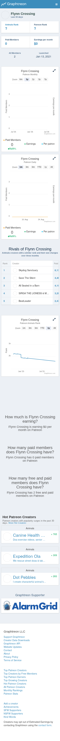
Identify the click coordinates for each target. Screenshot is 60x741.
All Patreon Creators (14, 687)
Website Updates (13, 646)
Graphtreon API (12, 643)
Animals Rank (11, 24)
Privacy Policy (11, 656)
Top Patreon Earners (15, 677)
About (7, 653)
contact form (45, 725)
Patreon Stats (11, 693)
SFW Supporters (12, 710)
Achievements (11, 706)
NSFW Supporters (13, 713)
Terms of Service (13, 660)
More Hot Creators (17, 523)
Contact (8, 650)
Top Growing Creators (15, 680)
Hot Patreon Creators (15, 683)
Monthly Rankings (13, 690)
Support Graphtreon (14, 636)
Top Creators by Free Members (20, 673)
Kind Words (10, 716)
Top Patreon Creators (15, 670)
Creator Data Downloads (17, 640)
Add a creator (11, 703)
